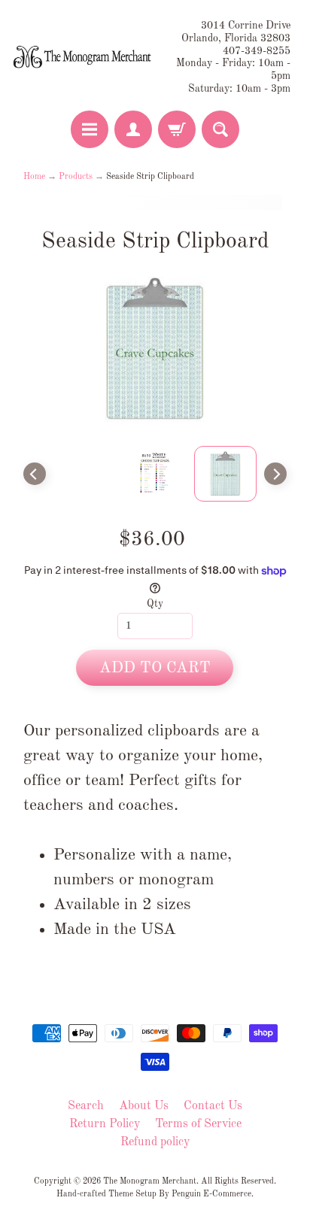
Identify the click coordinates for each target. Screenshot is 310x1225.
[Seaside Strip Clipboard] (225, 474)
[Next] (275, 473)
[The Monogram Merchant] (83, 57)
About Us (144, 1106)
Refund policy (155, 1142)
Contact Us (213, 1106)
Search (86, 1106)
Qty (155, 604)
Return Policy (104, 1124)
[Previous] (34, 473)
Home (34, 176)
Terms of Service (198, 1124)
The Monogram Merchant (149, 1181)
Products (76, 176)
